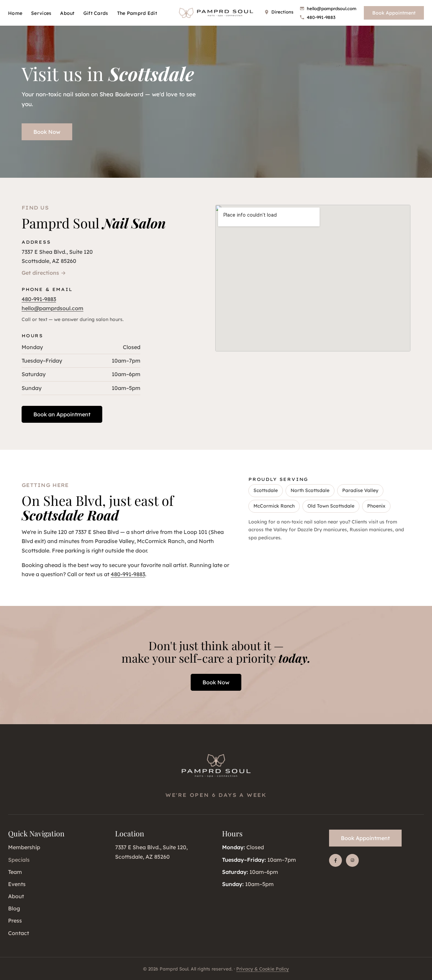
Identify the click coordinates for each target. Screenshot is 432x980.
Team (15, 871)
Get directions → (44, 272)
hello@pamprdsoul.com (331, 8)
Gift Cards (95, 13)
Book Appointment (393, 13)
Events (17, 884)
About (67, 13)
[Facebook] (335, 860)
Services (41, 13)
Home (15, 13)
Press (15, 920)
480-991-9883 (321, 17)
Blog (14, 908)
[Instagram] (352, 860)
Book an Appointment (61, 414)
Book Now (46, 131)
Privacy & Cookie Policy (262, 969)
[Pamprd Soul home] (216, 13)
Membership (24, 847)
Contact (18, 933)
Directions (282, 12)
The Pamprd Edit (137, 13)
